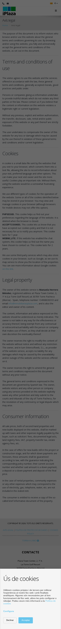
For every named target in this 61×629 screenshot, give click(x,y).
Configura (8, 611)
